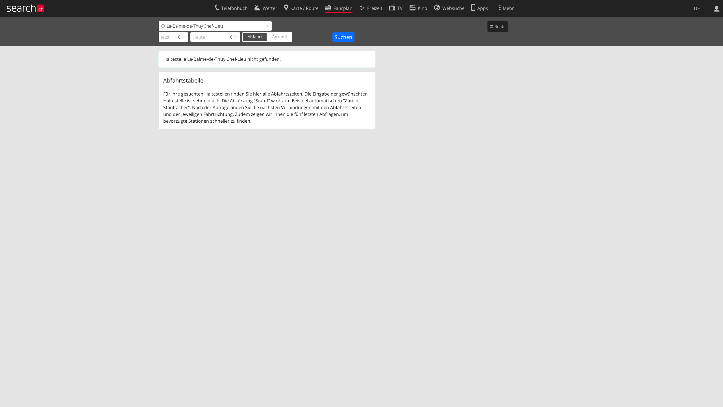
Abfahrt (255, 36)
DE (697, 8)
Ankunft (279, 36)
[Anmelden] (716, 8)
